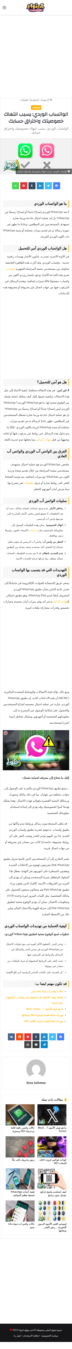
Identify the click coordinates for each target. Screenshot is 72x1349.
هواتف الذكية (60, 601)
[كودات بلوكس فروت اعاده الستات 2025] (51, 1146)
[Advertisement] (36, 54)
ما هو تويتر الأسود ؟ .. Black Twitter (44, 1009)
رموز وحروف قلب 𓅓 (23, 1159)
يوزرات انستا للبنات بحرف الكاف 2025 (43, 1021)
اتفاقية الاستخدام (31, 1335)
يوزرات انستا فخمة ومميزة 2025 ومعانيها (42, 1015)
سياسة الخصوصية (49, 1335)
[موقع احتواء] (42, 7)
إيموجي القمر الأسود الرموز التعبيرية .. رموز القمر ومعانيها (52, 1227)
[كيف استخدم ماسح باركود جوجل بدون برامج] (51, 1178)
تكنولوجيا (34, 100)
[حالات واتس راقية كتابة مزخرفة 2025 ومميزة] (20, 1114)
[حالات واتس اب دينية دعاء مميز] (20, 1211)
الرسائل (34, 530)
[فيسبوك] (56, 185)
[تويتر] (48, 185)
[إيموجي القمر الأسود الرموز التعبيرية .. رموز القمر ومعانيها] (51, 1211)
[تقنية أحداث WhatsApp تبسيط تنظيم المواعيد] (20, 1178)
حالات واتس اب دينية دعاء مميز (47, 991)
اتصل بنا (17, 1335)
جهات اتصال (44, 439)
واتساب (10, 268)
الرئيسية (45, 100)
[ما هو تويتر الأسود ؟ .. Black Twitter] (51, 1114)
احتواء (21, 1330)
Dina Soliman (36, 1083)
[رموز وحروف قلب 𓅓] (20, 1146)
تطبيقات (24, 100)
